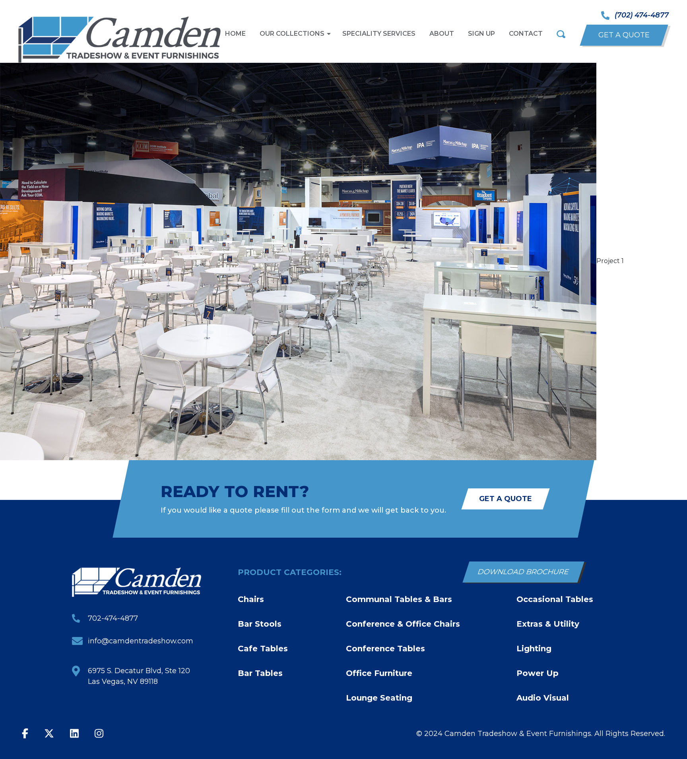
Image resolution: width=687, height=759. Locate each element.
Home (235, 33)
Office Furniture (379, 673)
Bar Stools (259, 624)
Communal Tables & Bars (399, 599)
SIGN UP (481, 33)
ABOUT (441, 33)
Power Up (537, 673)
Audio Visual (542, 698)
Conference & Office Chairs (403, 624)
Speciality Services (378, 33)
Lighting (533, 648)
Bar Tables (260, 673)
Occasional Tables (554, 599)
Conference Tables (385, 648)
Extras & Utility (547, 624)
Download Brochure (524, 571)
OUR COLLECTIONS (292, 33)
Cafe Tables (263, 648)
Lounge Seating (379, 698)
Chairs (251, 599)
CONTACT (526, 33)
